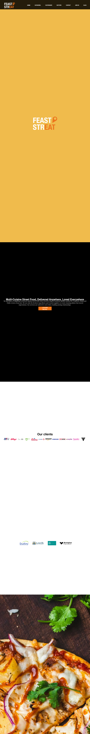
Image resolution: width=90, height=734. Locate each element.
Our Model (38, 5)
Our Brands (48, 5)
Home (28, 5)
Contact (68, 5)
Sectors (59, 5)
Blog (84, 5)
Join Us (77, 5)
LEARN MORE (45, 308)
